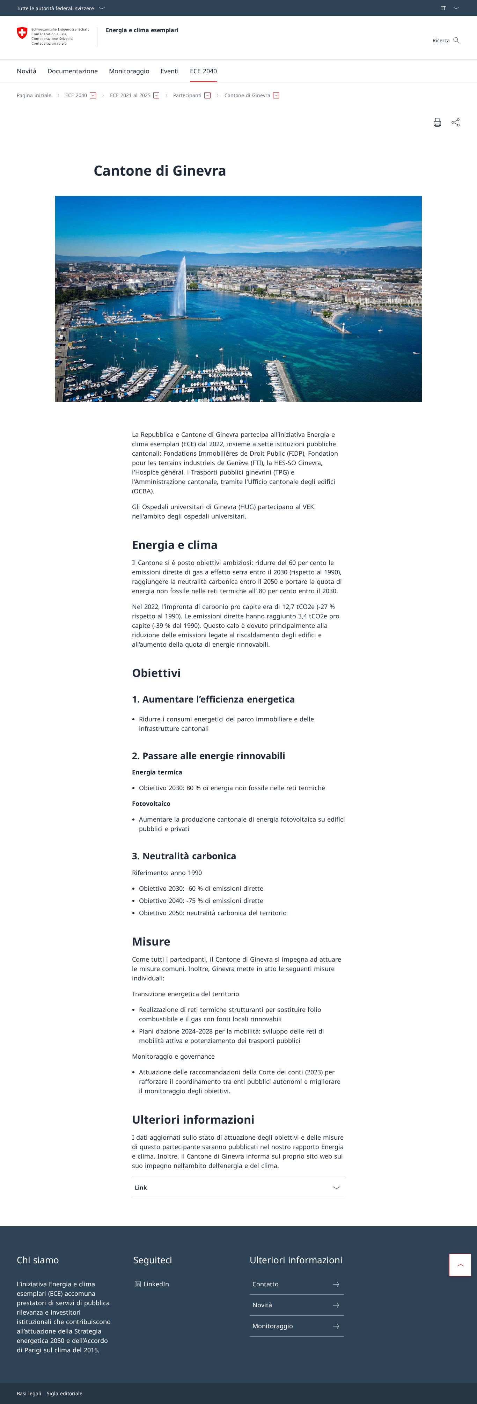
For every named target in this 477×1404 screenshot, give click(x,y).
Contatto (265, 1284)
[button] (72, 71)
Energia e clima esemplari (142, 30)
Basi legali (29, 1393)
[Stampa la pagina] (437, 122)
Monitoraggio (272, 1326)
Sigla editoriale (64, 1393)
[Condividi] (455, 122)
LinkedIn (156, 1284)
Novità (262, 1305)
